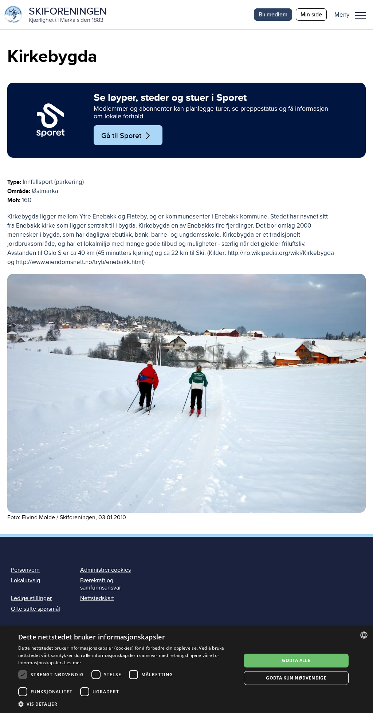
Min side (311, 14)
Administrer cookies (105, 570)
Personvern (25, 570)
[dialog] (186, 669)
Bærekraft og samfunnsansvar (100, 584)
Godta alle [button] (296, 660)
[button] (352, 14)
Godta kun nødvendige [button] (296, 678)
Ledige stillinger (31, 598)
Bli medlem (273, 14)
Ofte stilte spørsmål (35, 608)
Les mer (72, 662)
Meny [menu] (360, 14)
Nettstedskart (97, 598)
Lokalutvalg (25, 580)
